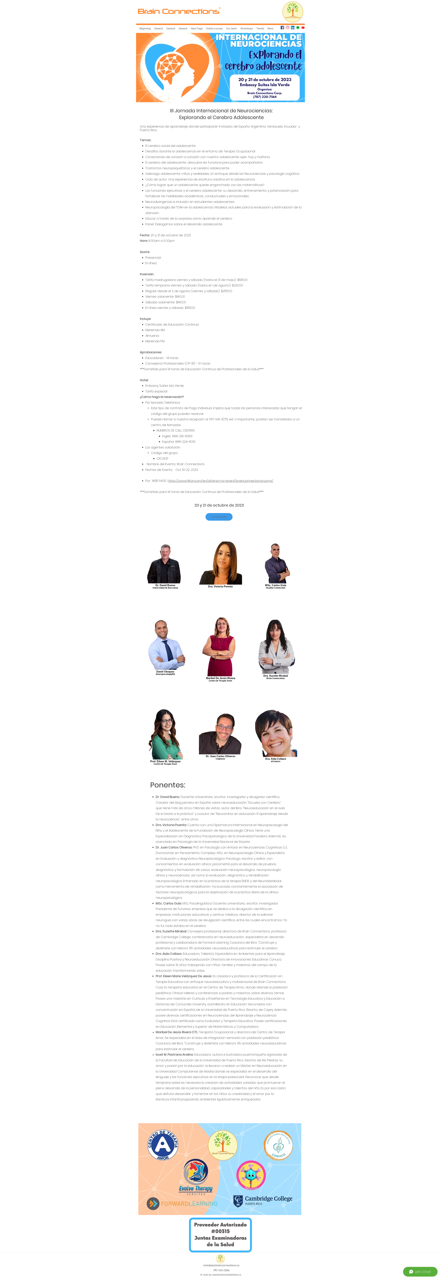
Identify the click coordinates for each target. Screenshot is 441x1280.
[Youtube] (303, 27)
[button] (296, 27)
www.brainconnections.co (226, 1274)
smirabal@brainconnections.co (221, 1265)
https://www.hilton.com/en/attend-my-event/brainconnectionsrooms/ (220, 481)
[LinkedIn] (292, 27)
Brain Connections (178, 11)
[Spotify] (298, 27)
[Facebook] (282, 27)
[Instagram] (287, 27)
